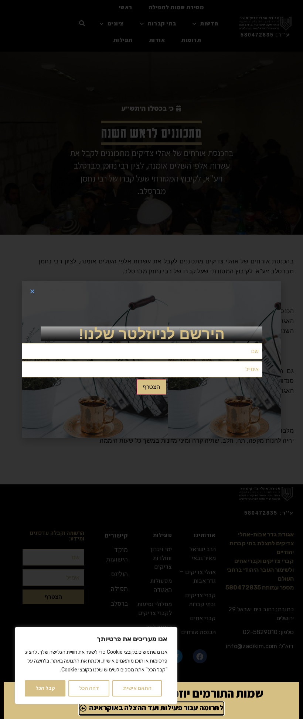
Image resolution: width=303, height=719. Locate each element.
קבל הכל (45, 688)
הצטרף (151, 386)
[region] (96, 665)
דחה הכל (89, 688)
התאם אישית (137, 688)
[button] (32, 291)
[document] (151, 359)
